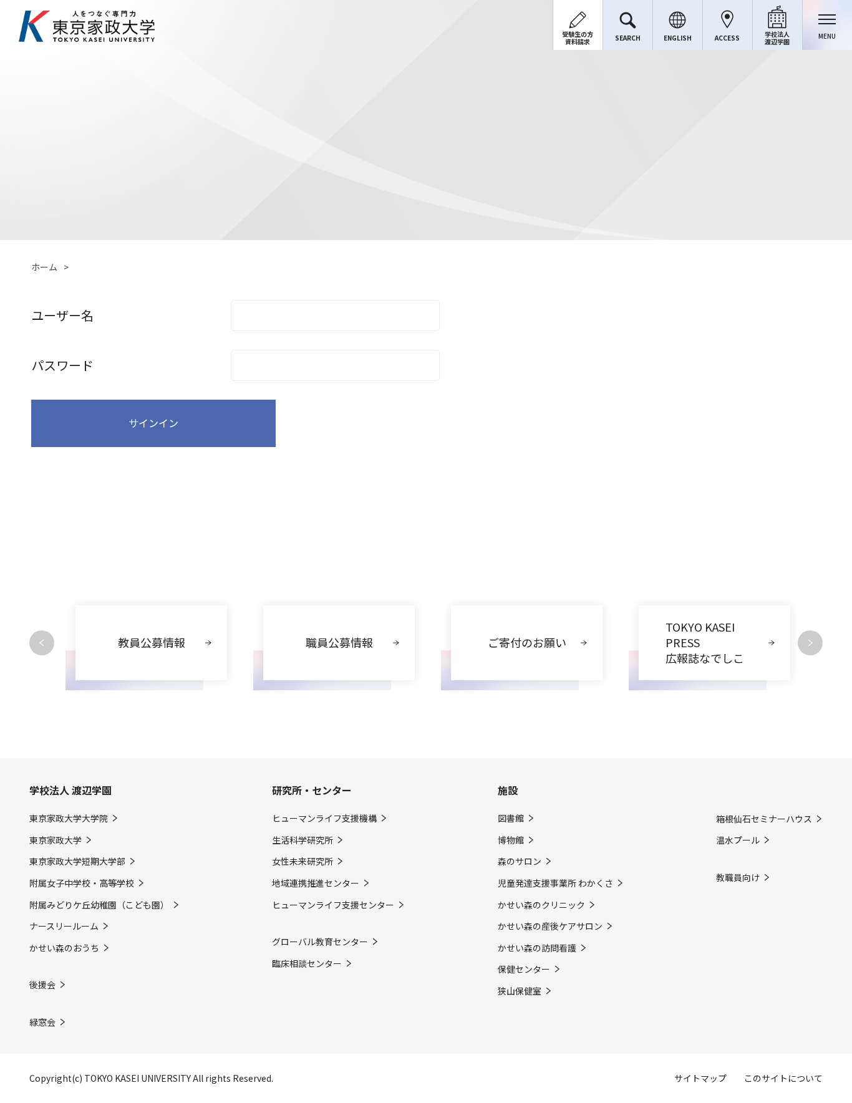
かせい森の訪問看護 (537, 948)
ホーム (44, 267)
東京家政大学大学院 (68, 818)
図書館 (511, 818)
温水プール (738, 840)
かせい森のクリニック (541, 905)
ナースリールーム (64, 926)
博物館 (511, 840)
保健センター (524, 969)
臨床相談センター (307, 964)
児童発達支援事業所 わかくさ (555, 883)
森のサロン (519, 861)
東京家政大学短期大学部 (77, 861)
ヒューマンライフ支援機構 (324, 818)
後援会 (42, 985)
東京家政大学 (55, 840)
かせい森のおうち (64, 948)
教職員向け (738, 878)
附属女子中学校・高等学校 (81, 883)
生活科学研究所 (302, 840)
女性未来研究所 (302, 861)
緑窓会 (42, 1022)
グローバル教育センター (320, 942)
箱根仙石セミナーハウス (764, 819)
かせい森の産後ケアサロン (550, 926)
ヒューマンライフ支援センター (333, 905)
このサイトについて (783, 1078)
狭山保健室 (519, 991)
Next (810, 642)
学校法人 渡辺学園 (70, 790)
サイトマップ (700, 1078)
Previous (41, 642)
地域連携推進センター (315, 883)
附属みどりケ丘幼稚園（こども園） (99, 905)
